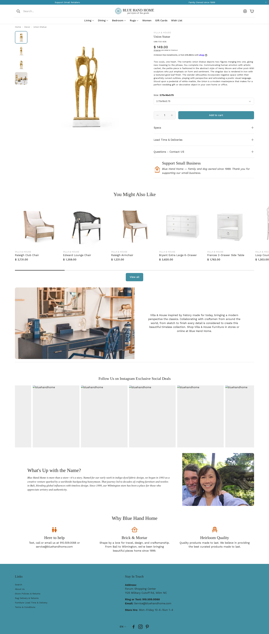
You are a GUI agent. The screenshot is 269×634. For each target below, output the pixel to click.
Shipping (157, 50)
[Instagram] (140, 627)
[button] (37, 11)
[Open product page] (38, 225)
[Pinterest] (147, 627)
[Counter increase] (172, 115)
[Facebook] (133, 627)
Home (18, 27)
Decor (27, 27)
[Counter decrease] (157, 115)
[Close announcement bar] (266, 2)
